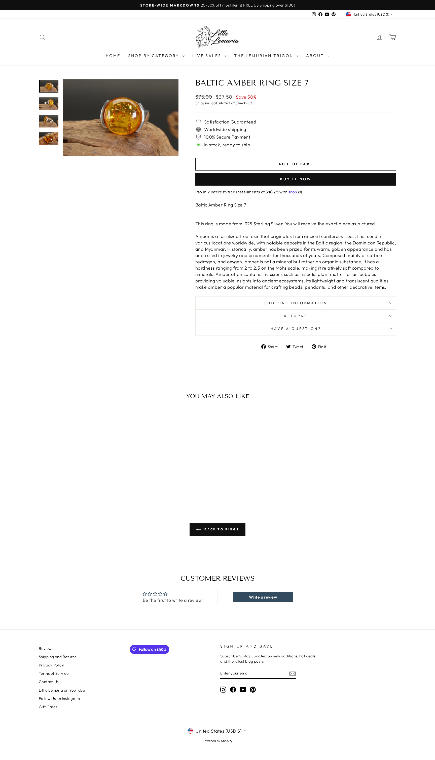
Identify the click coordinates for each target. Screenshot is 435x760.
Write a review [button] (263, 597)
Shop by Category (154, 55)
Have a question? (296, 328)
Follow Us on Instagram (59, 698)
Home (113, 55)
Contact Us (49, 681)
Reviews (46, 648)
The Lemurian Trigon (264, 55)
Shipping (203, 103)
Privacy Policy (51, 665)
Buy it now (295, 179)
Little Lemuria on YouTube (62, 690)
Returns (295, 316)
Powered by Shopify (217, 741)
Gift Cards (48, 706)
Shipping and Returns (57, 656)
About (315, 55)
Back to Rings (221, 529)
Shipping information (295, 303)
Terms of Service (53, 673)
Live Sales (207, 55)
